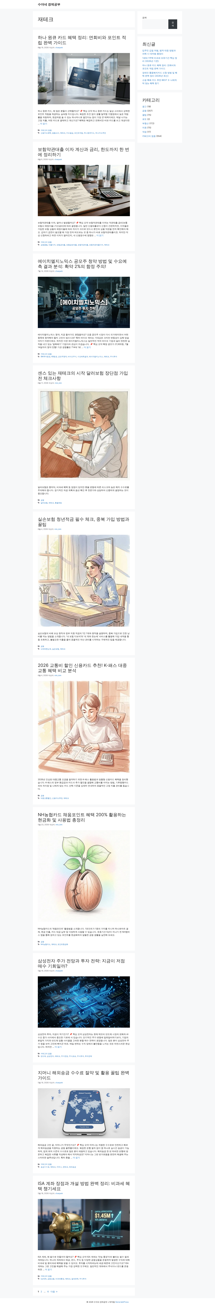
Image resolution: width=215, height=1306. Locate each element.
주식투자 (113, 356)
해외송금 (72, 1167)
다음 (54, 1291)
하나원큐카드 (89, 133)
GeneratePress (122, 1302)
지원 (144, 127)
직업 (144, 132)
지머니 (59, 1167)
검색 (144, 17)
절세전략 (74, 1279)
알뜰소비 (55, 133)
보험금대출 (61, 245)
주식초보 (72, 1056)
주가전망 (64, 1056)
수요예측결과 (83, 356)
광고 (144, 106)
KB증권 (54, 356)
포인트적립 (78, 133)
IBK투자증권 (45, 356)
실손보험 (55, 649)
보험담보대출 (71, 245)
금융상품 (51, 1279)
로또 (144, 119)
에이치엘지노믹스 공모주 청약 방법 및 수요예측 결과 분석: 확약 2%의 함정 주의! (82, 263)
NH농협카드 (45, 944)
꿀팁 (144, 115)
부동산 (145, 123)
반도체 (43, 1056)
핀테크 (65, 1167)
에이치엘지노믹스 (96, 356)
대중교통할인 (46, 798)
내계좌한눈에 (46, 649)
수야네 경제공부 (49, 4)
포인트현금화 (63, 944)
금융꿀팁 (44, 245)
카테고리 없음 (46, 130)
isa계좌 (44, 1279)
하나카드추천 (100, 133)
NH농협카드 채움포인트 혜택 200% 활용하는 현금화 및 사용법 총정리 (82, 817)
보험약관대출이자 (96, 245)
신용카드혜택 (46, 133)
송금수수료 (45, 1167)
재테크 (62, 133)
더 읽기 (43, 123)
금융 (42, 500)
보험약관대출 (83, 245)
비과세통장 (59, 1279)
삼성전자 (50, 1056)
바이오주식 (72, 356)
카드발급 (69, 133)
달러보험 (44, 503)
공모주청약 (62, 356)
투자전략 (88, 1056)
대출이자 (52, 245)
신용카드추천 (57, 798)
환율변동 (58, 503)
